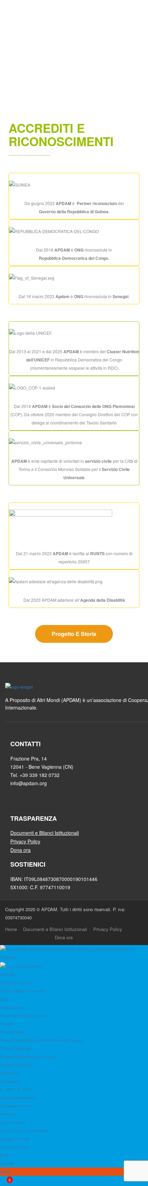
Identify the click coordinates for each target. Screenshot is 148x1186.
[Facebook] (15, 804)
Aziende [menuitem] (7, 1114)
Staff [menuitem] (4, 999)
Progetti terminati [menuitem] (16, 1065)
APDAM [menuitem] (7, 974)
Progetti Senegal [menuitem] (15, 1048)
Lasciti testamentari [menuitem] (18, 1097)
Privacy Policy (107, 929)
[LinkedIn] (28, 804)
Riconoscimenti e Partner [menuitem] (23, 1015)
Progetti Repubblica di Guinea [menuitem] (28, 1056)
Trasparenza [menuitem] (11, 1007)
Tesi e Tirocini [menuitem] (13, 1122)
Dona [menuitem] (5, 1171)
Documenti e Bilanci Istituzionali (55, 929)
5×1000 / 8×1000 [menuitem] (16, 1089)
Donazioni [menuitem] (9, 1081)
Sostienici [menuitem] (9, 1073)
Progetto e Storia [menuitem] (15, 982)
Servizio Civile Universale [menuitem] (24, 1130)
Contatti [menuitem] (7, 1163)
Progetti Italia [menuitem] (12, 1032)
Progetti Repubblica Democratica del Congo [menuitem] (41, 1040)
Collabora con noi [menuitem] (16, 1106)
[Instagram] (40, 804)
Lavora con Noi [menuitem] (14, 1147)
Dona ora (64, 937)
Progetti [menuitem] (7, 1023)
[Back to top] (141, 937)
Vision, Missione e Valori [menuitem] (23, 991)
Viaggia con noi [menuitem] (14, 1139)
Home (11, 929)
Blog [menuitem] (4, 1155)
